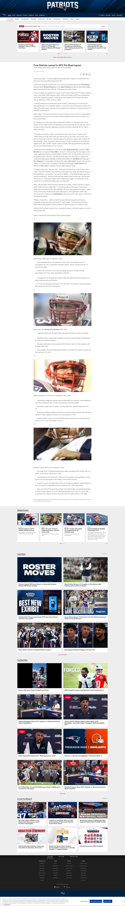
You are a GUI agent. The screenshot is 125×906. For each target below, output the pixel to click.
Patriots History (42, 875)
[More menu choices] (46, 15)
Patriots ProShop (83, 863)
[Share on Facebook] (81, 75)
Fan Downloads (83, 870)
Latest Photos (42, 870)
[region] (62, 901)
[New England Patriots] (62, 893)
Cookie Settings (83, 901)
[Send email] (86, 75)
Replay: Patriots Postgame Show (32, 26)
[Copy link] (89, 74)
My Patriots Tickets (69, 865)
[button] (59, 53)
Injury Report (55, 868)
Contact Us (83, 880)
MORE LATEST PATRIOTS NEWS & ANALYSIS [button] (62, 57)
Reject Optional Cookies (95, 901)
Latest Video (42, 865)
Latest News (42, 863)
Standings (56, 877)
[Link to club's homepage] (4, 15)
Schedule (55, 875)
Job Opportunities (83, 877)
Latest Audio (41, 868)
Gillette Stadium (69, 875)
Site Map (42, 880)
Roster (55, 863)
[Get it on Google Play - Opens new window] (67, 887)
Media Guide (83, 875)
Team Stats (55, 870)
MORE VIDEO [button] (62, 793)
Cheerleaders (41, 877)
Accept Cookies (107, 901)
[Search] (99, 15)
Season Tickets (69, 868)
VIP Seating (69, 870)
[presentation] (107, 54)
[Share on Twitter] (83, 75)
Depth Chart (55, 865)
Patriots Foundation (42, 872)
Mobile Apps (83, 872)
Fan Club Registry (83, 865)
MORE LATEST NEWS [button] (62, 654)
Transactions (55, 872)
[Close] (122, 901)
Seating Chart (69, 872)
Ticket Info (69, 863)
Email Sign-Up (83, 868)
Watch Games (69, 877)
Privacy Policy (7, 904)
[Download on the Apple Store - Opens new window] (57, 887)
